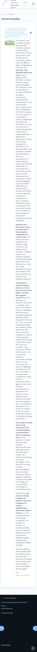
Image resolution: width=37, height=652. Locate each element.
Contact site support (10, 598)
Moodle (11, 613)
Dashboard (4, 14)
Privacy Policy (5, 645)
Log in (26, 4)
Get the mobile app (6, 608)
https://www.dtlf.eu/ (23, 575)
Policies (3, 606)
